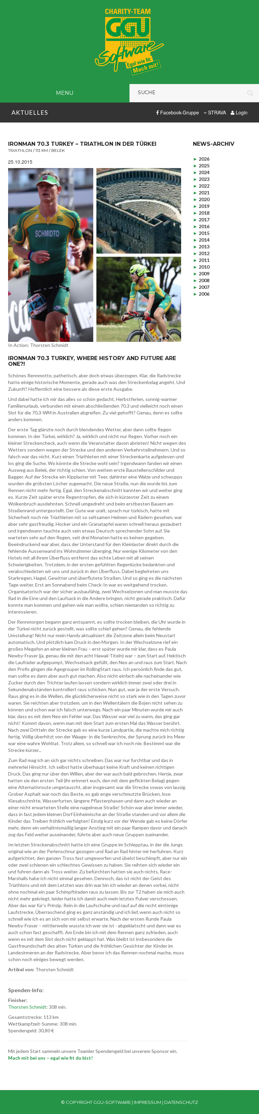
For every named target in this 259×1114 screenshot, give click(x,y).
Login (241, 112)
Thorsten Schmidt (27, 1007)
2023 (201, 179)
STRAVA (216, 112)
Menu (65, 93)
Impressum (147, 1102)
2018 (201, 213)
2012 (201, 253)
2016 (201, 226)
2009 (201, 273)
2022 (201, 186)
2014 (201, 240)
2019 (201, 206)
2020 (201, 199)
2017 (201, 219)
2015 (201, 233)
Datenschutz (181, 1102)
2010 (201, 267)
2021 (201, 192)
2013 (201, 246)
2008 (201, 280)
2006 (201, 294)
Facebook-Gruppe (179, 112)
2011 (201, 260)
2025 (201, 165)
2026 (201, 159)
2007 (201, 287)
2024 (201, 172)
